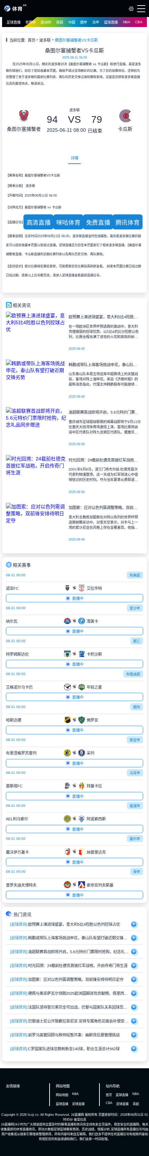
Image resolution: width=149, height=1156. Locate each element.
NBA (126, 22)
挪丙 (136, 707)
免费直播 (98, 222)
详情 (74, 158)
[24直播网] (15, 10)
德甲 (83, 22)
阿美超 (135, 575)
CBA (138, 22)
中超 (71, 22)
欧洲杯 (46, 22)
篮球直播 (111, 22)
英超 (59, 22)
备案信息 (80, 1119)
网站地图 (62, 1095)
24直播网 (77, 1114)
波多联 (45, 40)
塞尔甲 (135, 839)
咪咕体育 (68, 222)
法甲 (95, 22)
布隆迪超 (133, 674)
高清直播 (38, 222)
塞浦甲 (135, 806)
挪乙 (136, 641)
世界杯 (30, 22)
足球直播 (13, 22)
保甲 (136, 872)
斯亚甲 (135, 740)
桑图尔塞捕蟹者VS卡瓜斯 (76, 40)
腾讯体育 (127, 222)
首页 (31, 40)
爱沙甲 (135, 608)
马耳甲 (135, 773)
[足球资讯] (18, 924)
